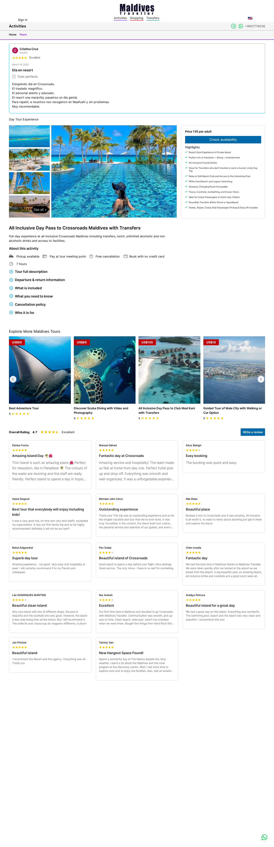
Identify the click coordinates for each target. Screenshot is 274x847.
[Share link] (233, 26)
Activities (120, 18)
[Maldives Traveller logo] (137, 9)
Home (12, 34)
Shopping (136, 18)
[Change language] (250, 18)
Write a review (253, 432)
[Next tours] (261, 379)
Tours (23, 34)
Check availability (223, 140)
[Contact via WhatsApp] (240, 26)
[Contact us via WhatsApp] (264, 837)
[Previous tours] (13, 379)
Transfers (152, 18)
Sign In (22, 20)
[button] (29, 171)
